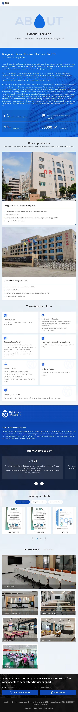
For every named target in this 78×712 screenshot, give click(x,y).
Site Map (28, 708)
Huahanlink (43, 704)
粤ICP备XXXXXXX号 (68, 702)
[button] (36, 483)
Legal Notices (48, 708)
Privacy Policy (37, 708)
